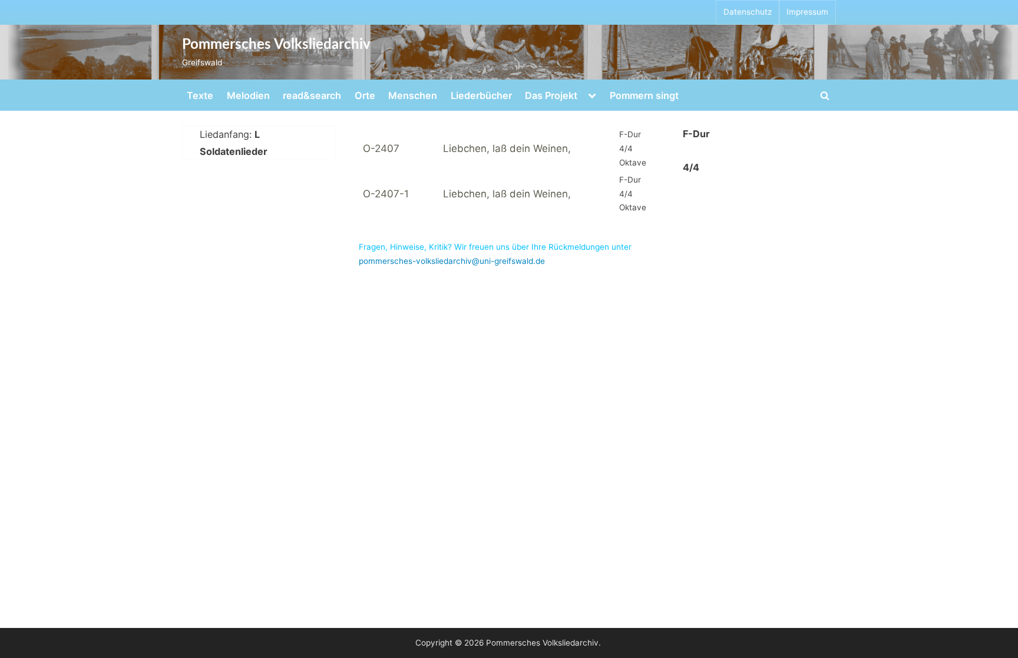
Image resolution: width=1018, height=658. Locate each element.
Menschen (412, 95)
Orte (365, 95)
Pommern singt (644, 95)
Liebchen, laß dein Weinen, (507, 148)
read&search (312, 95)
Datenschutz (747, 11)
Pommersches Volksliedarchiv (276, 45)
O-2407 (381, 148)
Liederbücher (481, 95)
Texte (200, 95)
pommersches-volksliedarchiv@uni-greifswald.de (452, 261)
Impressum (807, 11)
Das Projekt (551, 95)
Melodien (248, 95)
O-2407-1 (386, 194)
